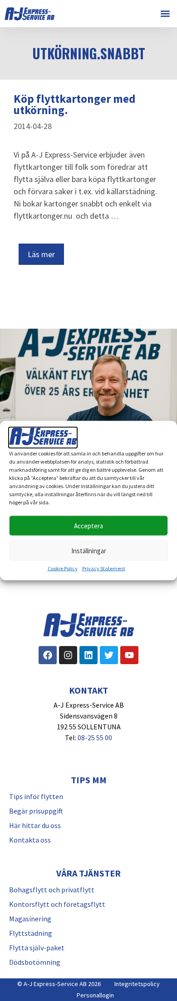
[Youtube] (129, 655)
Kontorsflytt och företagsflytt (57, 904)
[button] (164, 13)
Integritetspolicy (137, 984)
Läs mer (41, 254)
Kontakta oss (30, 839)
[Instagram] (68, 655)
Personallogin (95, 995)
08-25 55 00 (95, 737)
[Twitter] (109, 655)
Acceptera (88, 525)
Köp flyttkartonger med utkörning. (74, 104)
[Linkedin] (88, 655)
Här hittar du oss (35, 825)
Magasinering (30, 918)
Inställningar (88, 550)
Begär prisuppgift (36, 810)
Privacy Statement (103, 568)
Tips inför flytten (36, 796)
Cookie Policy (63, 568)
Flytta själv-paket (36, 947)
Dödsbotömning (34, 962)
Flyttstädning (30, 933)
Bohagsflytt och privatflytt (51, 889)
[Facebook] (48, 655)
